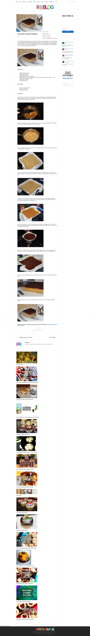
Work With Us (51, 1)
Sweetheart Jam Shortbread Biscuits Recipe (25, 619)
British (46, 38)
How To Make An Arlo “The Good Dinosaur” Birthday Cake (27, 417)
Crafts (38, 1)
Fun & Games (29, 1)
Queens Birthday (54, 38)
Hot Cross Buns (19, 364)
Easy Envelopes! (52, 337)
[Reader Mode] (17, 31)
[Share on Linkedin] (42, 330)
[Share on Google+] (37, 330)
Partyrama (47, 33)
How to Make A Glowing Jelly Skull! (23, 601)
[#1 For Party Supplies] (68, 19)
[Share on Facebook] (32, 330)
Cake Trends (18, 495)
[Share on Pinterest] (40, 330)
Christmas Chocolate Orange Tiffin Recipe (24, 583)
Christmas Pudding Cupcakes (22, 530)
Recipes (34, 1)
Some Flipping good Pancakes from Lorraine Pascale (26, 452)
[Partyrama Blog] (45, 7)
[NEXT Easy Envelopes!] (89, 318)
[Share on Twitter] (35, 330)
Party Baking (50, 38)
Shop (56, 1)
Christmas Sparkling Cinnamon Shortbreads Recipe (26, 548)
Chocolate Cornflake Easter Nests (23, 434)
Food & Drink (48, 36)
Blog (20, 1)
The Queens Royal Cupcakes (22, 512)
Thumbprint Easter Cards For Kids (25, 337)
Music (42, 1)
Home (17, 1)
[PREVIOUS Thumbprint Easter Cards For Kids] (1, 318)
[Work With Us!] (68, 75)
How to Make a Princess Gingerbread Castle (25, 469)
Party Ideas (24, 1)
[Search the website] (74, 1)
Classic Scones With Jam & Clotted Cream (24, 399)
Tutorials (46, 1)
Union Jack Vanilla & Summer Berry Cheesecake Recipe (27, 382)
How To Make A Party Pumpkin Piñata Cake (24, 565)
